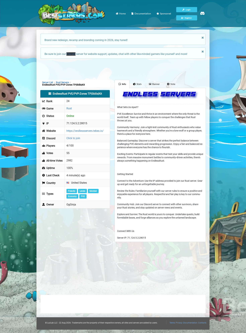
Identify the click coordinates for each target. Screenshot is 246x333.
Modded (93, 191)
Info (124, 84)
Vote (172, 84)
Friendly (71, 191)
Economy (72, 196)
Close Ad (236, 314)
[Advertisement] (123, 69)
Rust (69, 108)
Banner (156, 84)
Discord (70, 54)
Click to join (73, 138)
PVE (83, 196)
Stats (139, 84)
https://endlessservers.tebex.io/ (85, 130)
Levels (82, 191)
